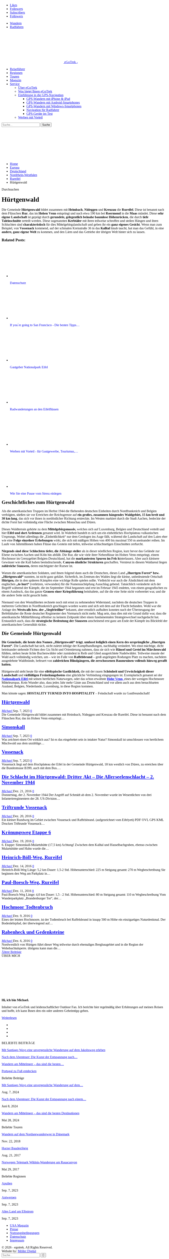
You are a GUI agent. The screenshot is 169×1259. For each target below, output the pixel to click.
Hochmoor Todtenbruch (27, 907)
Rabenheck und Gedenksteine (33, 932)
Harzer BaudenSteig (15, 1148)
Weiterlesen (9, 1018)
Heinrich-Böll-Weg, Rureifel (32, 857)
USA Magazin (19, 1225)
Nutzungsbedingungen (24, 1233)
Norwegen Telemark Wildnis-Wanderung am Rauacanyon (39, 1162)
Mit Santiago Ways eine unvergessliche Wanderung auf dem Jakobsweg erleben (53, 1050)
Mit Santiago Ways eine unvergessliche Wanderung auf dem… (42, 1085)
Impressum (17, 1240)
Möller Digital (27, 1251)
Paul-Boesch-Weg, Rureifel (30, 882)
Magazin (15, 80)
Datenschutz (18, 1236)
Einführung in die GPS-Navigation (40, 95)
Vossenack (12, 751)
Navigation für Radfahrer (42, 110)
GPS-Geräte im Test (39, 113)
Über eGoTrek (27, 87)
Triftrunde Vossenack (24, 807)
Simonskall (13, 727)
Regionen (16, 73)
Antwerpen (9, 1197)
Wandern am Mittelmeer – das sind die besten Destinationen (40, 1113)
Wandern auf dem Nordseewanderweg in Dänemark (35, 1134)
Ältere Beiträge (11, 952)
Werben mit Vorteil (30, 117)
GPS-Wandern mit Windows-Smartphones (53, 106)
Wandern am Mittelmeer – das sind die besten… (33, 1064)
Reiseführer (17, 69)
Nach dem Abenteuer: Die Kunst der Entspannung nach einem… (44, 1099)
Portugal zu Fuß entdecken (19, 1071)
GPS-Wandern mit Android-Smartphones (53, 102)
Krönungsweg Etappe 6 (26, 832)
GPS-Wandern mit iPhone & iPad (48, 99)
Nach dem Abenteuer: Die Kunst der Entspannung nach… (39, 1057)
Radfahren (16, 27)
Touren (14, 76)
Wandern (16, 23)
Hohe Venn (115, 679)
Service (15, 84)
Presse (14, 1229)
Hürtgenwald (16, 702)
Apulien (7, 1183)
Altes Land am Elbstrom (17, 1211)
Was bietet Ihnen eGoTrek (35, 91)
